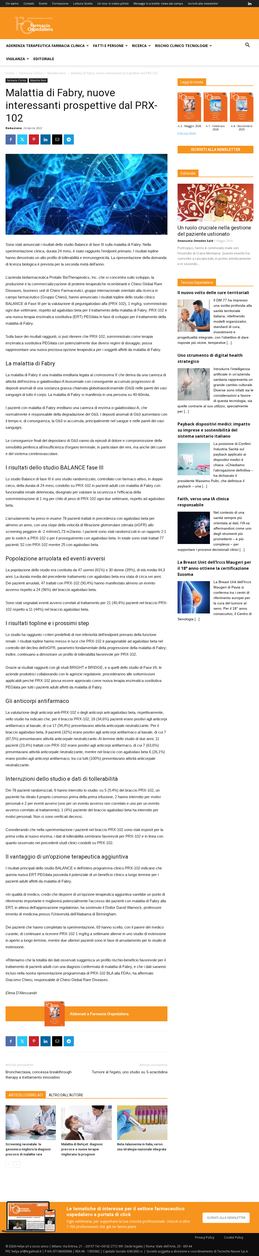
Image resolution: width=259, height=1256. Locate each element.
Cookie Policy (233, 1237)
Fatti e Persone (108, 45)
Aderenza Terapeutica (28, 45)
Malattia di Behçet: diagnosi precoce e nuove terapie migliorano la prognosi (81, 1149)
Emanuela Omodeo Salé (195, 241)
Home (10, 73)
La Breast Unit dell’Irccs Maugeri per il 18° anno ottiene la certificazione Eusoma (214, 568)
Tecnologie (196, 45)
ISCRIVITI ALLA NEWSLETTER (226, 1218)
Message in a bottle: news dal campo (158, 3)
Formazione (60, 3)
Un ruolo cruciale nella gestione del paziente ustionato (214, 231)
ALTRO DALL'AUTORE (66, 1095)
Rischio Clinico (169, 45)
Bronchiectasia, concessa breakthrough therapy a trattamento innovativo (39, 1075)
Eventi (43, 3)
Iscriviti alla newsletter (203, 3)
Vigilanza (15, 58)
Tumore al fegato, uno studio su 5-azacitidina (129, 1072)
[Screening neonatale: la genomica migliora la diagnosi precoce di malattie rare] (31, 1122)
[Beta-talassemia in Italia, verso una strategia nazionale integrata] (142, 1122)
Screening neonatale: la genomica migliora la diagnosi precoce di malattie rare (28, 1149)
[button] (247, 45)
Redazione (14, 128)
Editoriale (43, 58)
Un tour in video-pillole (113, 3)
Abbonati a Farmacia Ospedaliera (99, 1014)
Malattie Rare (56, 73)
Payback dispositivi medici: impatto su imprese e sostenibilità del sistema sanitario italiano (214, 430)
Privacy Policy (204, 1237)
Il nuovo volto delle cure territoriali (214, 292)
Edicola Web (187, 133)
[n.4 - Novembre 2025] (241, 108)
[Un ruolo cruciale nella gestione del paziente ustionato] (215, 202)
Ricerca (139, 45)
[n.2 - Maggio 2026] (55, 1013)
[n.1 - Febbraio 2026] (215, 108)
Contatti (29, 3)
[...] (229, 343)
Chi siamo (12, 3)
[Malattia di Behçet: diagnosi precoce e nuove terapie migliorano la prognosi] (86, 1122)
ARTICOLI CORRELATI (26, 1095)
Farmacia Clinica (68, 45)
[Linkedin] (249, 3)
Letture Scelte (83, 3)
